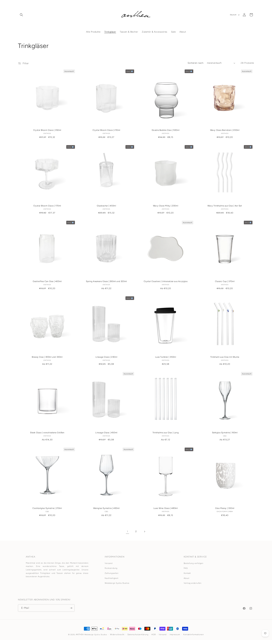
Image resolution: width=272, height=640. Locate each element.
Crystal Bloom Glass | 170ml (47, 206)
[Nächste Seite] (144, 531)
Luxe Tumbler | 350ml (165, 357)
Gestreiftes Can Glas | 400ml (47, 281)
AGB (153, 634)
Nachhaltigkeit (111, 578)
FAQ (186, 568)
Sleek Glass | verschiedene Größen (47, 432)
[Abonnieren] (71, 608)
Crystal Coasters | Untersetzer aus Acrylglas (165, 281)
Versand (108, 563)
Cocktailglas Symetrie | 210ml (47, 508)
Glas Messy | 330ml (224, 508)
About (186, 578)
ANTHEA (80, 634)
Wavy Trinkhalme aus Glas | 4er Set (224, 206)
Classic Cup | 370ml (225, 281)
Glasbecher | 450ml (106, 206)
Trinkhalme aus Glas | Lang (166, 432)
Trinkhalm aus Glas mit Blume (224, 357)
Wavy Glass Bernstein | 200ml (225, 130)
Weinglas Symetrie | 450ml (106, 508)
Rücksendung (111, 568)
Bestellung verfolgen (193, 563)
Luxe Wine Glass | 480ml (165, 508)
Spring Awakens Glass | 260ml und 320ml (106, 281)
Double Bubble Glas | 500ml (166, 130)
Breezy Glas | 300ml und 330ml (47, 357)
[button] (21, 14)
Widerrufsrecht (117, 634)
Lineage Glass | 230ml (106, 357)
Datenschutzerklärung (138, 634)
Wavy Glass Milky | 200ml (165, 206)
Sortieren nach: (196, 63)
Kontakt (187, 573)
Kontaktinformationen (193, 634)
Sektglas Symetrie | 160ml (225, 432)
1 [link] (127, 531)
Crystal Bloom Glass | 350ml (47, 130)
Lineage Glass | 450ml (106, 432)
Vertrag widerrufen (192, 583)
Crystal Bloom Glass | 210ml (106, 130)
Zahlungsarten (111, 573)
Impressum (175, 634)
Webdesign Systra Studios (117, 583)
